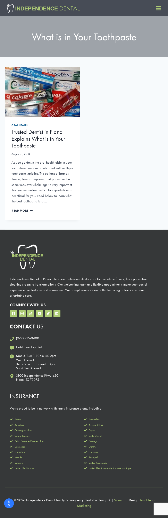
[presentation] (42, 92)
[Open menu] (158, 8)
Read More (22, 210)
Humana (93, 452)
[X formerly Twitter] (48, 313)
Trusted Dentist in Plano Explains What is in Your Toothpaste (38, 138)
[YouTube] (39, 313)
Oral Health (19, 125)
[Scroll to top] (157, 501)
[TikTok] (30, 313)
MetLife (18, 457)
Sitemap (119, 500)
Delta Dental (95, 436)
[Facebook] (13, 313)
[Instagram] (22, 313)
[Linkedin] (56, 313)
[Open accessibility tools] (9, 503)
